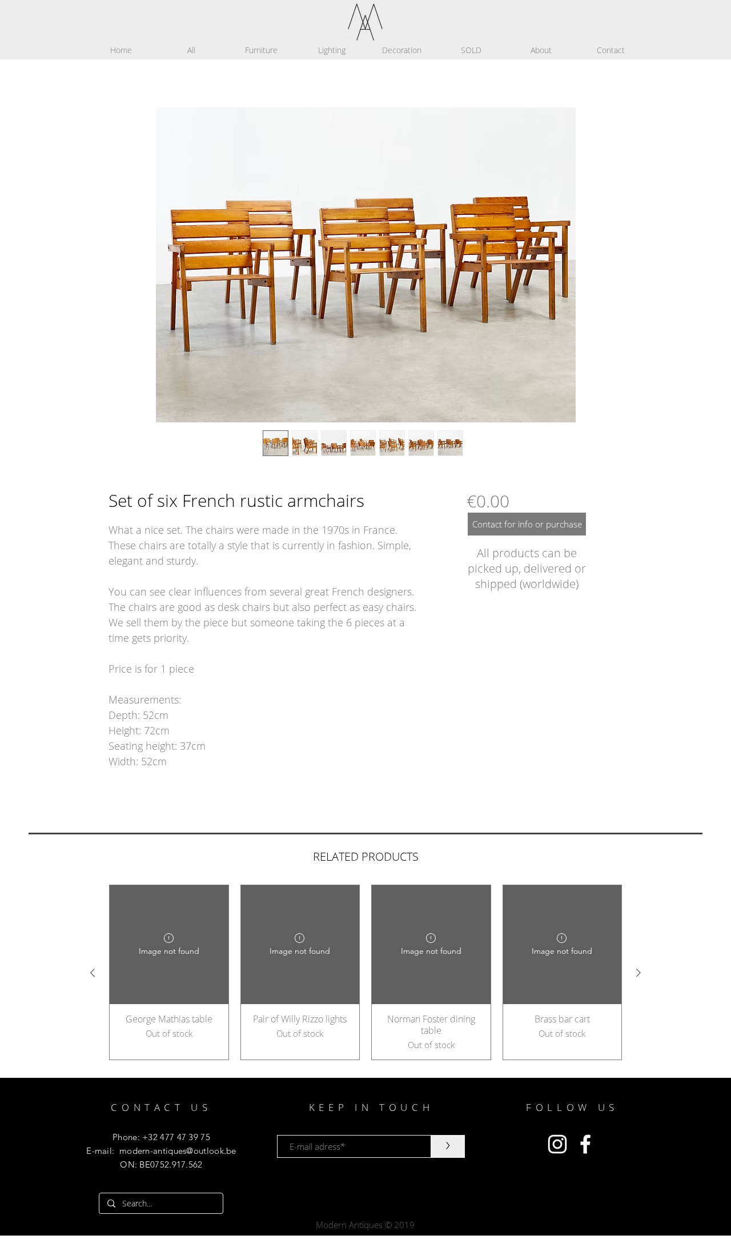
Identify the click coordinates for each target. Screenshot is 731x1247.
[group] (365, 972)
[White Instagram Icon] (557, 1144)
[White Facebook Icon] (585, 1144)
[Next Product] (638, 973)
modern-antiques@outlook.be (177, 1150)
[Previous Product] (92, 973)
